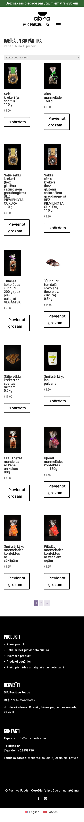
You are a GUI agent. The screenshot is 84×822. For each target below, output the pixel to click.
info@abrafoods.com (31, 738)
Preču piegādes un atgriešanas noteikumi (35, 667)
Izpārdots (17, 122)
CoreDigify (38, 790)
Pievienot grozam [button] (56, 121)
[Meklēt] (47, 24)
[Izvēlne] (58, 24)
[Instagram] (45, 799)
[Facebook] (38, 799)
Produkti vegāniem (19, 661)
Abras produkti (17, 644)
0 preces (34, 25)
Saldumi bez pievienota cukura (28, 650)
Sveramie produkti (19, 655)
